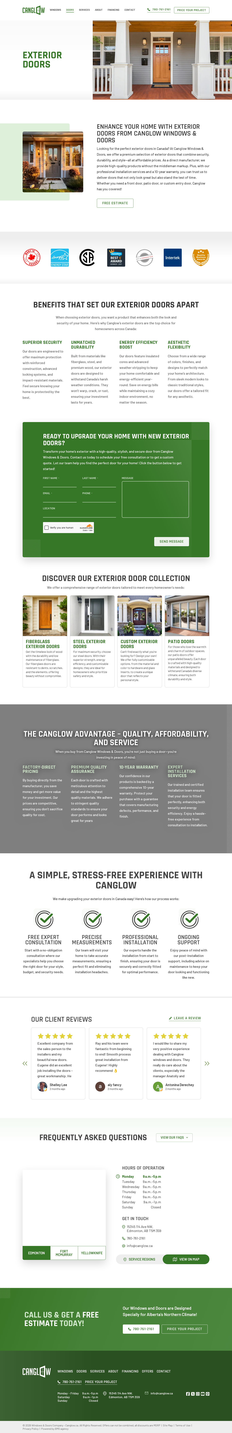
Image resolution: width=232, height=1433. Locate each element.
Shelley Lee (58, 1084)
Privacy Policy (31, 1428)
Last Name (90, 478)
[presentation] (25, 1063)
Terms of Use (182, 1425)
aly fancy (114, 1084)
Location (49, 508)
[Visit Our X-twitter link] (193, 1394)
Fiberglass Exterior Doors (43, 644)
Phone (87, 493)
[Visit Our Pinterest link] (207, 1394)
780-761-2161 (136, 1238)
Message (127, 478)
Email (47, 493)
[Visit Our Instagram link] (198, 1394)
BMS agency (61, 1428)
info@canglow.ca (140, 1246)
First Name (51, 478)
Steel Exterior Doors (89, 644)
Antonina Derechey (179, 1084)
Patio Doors (181, 642)
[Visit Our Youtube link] (202, 1394)
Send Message (172, 541)
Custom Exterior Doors (139, 644)
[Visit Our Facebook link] (188, 1394)
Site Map (168, 1425)
